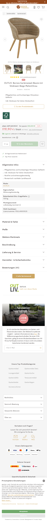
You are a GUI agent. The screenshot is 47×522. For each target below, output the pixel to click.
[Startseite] (22, 7)
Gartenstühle (13, 378)
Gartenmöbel (14, 369)
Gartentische (29, 373)
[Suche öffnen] (8, 7)
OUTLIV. (6, 186)
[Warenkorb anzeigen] (43, 7)
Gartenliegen (29, 382)
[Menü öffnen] (3, 7)
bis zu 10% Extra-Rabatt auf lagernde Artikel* (21, 3)
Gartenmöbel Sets (31, 369)
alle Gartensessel (24, 276)
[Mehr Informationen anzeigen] (17, 137)
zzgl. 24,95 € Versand (35, 129)
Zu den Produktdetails (24, 106)
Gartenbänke (13, 382)
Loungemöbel (14, 373)
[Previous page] (5, 39)
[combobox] (5, 144)
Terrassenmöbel (31, 378)
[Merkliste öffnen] (39, 7)
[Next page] (42, 39)
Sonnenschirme (14, 387)
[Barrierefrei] (35, 7)
